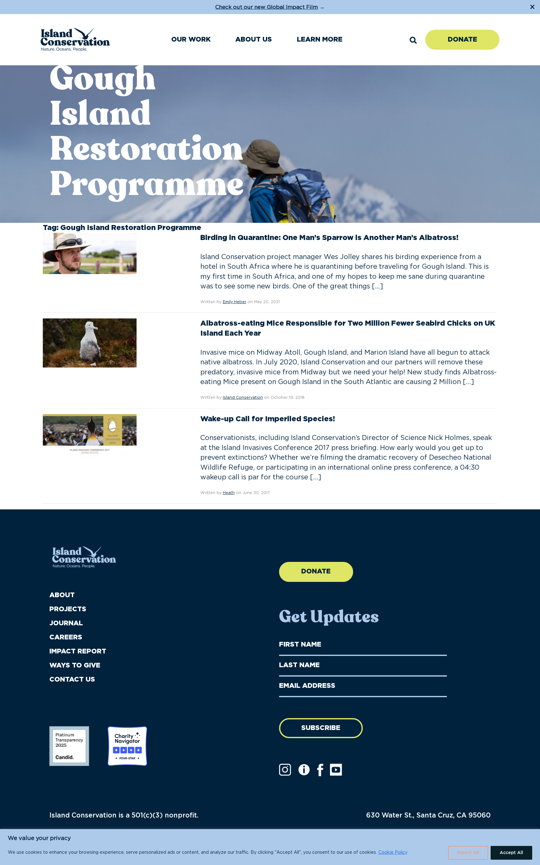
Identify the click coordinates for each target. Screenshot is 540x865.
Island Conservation (243, 398)
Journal (66, 623)
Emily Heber (234, 302)
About (62, 595)
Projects (67, 609)
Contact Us (72, 679)
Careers (65, 637)
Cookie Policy (393, 852)
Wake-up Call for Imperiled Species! (267, 419)
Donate (462, 39)
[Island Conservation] (75, 39)
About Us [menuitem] (253, 39)
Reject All (468, 853)
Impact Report (77, 651)
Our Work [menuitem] (191, 39)
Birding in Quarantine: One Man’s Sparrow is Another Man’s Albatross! (329, 238)
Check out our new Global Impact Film (266, 7)
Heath (229, 493)
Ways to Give (74, 665)
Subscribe (320, 728)
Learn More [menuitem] (319, 39)
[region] (270, 847)
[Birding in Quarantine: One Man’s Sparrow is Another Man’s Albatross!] (90, 253)
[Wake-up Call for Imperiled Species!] (90, 435)
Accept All (511, 853)
